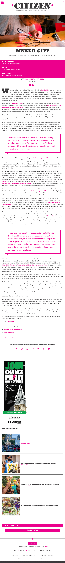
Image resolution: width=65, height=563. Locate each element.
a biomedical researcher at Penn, (36, 265)
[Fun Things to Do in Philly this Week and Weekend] (11, 485)
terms (45, 546)
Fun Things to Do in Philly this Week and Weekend (40, 484)
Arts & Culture (7, 13)
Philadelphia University (9, 265)
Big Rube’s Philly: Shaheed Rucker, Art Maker (38, 463)
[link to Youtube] (32, 348)
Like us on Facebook (9, 332)
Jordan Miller (21, 265)
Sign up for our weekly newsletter (13, 329)
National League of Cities (41, 158)
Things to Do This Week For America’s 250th (37, 442)
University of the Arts (54, 216)
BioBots (4, 181)
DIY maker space (17, 103)
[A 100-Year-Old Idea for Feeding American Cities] (11, 506)
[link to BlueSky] (48, 348)
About (15, 550)
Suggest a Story (32, 530)
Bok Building (45, 90)
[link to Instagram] (21, 348)
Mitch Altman (13, 321)
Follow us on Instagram (10, 337)
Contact (22, 550)
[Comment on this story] (30, 85)
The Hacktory (51, 105)
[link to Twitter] (27, 348)
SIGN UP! (32, 543)
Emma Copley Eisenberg (34, 79)
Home (1, 13)
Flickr (9, 321)
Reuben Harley (25, 464)
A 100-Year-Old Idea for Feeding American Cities (39, 505)
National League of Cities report (41, 191)
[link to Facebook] (16, 348)
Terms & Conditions (45, 550)
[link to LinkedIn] (38, 348)
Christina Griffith (26, 443)
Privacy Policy (32, 550)
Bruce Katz (24, 507)
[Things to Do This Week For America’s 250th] (11, 443)
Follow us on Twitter (9, 335)
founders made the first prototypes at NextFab (17, 183)
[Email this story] (33, 85)
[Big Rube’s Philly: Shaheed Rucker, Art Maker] (11, 464)
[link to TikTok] (43, 348)
